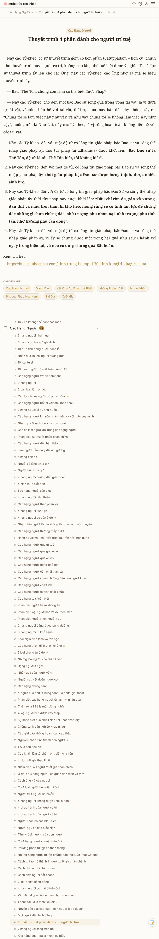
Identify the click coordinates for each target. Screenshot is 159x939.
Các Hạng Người (18, 12)
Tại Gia (50, 296)
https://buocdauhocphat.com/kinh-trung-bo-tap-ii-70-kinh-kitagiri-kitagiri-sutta (76, 263)
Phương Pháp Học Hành (22, 296)
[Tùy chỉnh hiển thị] (140, 4)
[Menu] (153, 4)
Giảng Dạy (43, 288)
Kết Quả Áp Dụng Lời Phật (74, 288)
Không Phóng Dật (111, 288)
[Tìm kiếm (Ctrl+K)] (134, 4)
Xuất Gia (67, 296)
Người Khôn (138, 288)
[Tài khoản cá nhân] (146, 4)
